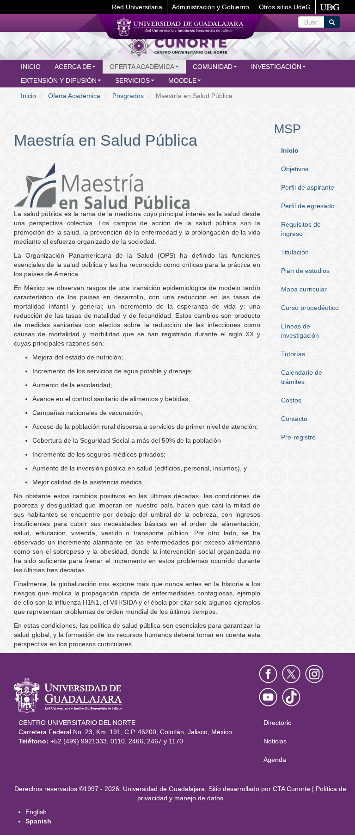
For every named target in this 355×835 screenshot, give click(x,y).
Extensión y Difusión (59, 80)
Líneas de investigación (300, 330)
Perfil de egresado (308, 206)
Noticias (275, 741)
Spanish (38, 821)
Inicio (31, 66)
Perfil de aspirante (307, 187)
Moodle (182, 80)
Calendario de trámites (301, 377)
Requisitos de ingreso (301, 229)
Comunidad (213, 66)
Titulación (295, 252)
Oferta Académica (74, 95)
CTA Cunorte (291, 788)
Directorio (277, 722)
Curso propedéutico (310, 307)
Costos (291, 400)
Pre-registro (298, 437)
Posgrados (128, 95)
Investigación (276, 66)
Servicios (132, 80)
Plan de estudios (305, 270)
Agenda (274, 759)
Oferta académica (142, 66)
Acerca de (73, 66)
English (36, 812)
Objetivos (294, 169)
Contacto (294, 418)
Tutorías (293, 354)
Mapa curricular (304, 289)
